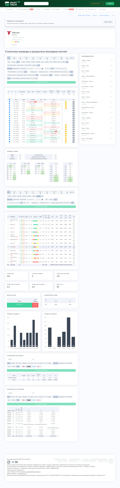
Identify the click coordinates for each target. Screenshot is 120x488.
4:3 (73, 127)
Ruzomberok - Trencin (87, 112)
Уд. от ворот (54, 57)
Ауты (47, 57)
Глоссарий (85, 459)
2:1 (73, 104)
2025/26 (55, 62)
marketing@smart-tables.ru (34, 472)
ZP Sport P (33, 104)
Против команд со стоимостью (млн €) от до (23, 78)
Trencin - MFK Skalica (87, 139)
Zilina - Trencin (85, 71)
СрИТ (46, 217)
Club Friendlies (28, 65)
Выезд (13, 62)
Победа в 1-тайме (12, 75)
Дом (9, 62)
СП (56, 217)
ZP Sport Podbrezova (13, 235)
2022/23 (33, 62)
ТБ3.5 (70, 217)
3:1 (73, 139)
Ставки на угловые (62, 461)
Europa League (20, 65)
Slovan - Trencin (86, 97)
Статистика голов (74, 461)
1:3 (73, 118)
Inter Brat (54, 116)
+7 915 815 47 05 (21, 473)
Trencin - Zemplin (86, 118)
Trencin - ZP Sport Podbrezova (89, 102)
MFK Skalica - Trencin (87, 81)
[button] (101, 3)
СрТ (43, 217)
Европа (95, 15)
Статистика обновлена (41, 82)
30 (54, 68)
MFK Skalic (32, 133)
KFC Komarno (13, 257)
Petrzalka (54, 120)
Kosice (32, 106)
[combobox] (36, 3)
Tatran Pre (32, 131)
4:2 (73, 120)
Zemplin (12, 250)
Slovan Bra (32, 123)
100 (62, 68)
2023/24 (38, 62)
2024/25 (46, 62)
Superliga (14, 44)
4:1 (73, 133)
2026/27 (63, 62)
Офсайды (26, 57)
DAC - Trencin (85, 123)
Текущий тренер (44, 75)
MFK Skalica (13, 239)
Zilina (11, 232)
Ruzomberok (32, 127)
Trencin (32, 101)
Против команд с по (14, 71)
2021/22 (28, 62)
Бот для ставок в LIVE (75, 459)
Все (18, 62)
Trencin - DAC (85, 66)
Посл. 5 (35, 217)
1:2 (73, 123)
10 (47, 68)
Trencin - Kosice (86, 92)
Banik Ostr (53, 110)
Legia (33, 112)
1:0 (73, 112)
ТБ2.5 (65, 217)
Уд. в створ (39, 57)
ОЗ (52, 217)
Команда (12, 217)
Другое (72, 58)
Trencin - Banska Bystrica (88, 76)
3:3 (73, 106)
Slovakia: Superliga (104, 15)
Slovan (12, 224)
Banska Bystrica (14, 253)
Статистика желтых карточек (88, 461)
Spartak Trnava (14, 220)
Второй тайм (23, 68)
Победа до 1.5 (34, 71)
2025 (50, 62)
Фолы (33, 57)
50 (59, 68)
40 (56, 68)
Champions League (12, 65)
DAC (11, 228)
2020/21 (23, 62)
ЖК (20, 57)
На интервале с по (32, 68)
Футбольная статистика (84, 15)
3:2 (73, 110)
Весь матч (10, 68)
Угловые (14, 57)
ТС (74, 217)
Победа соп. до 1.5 (43, 71)
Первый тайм (16, 68)
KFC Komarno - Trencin (88, 86)
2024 (42, 62)
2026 (59, 62)
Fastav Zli (54, 118)
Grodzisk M (32, 114)
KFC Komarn (53, 108)
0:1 (73, 116)
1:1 (73, 108)
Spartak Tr (53, 101)
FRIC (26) (16, 110)
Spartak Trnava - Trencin (88, 107)
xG (67, 57)
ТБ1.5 (61, 217)
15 (49, 68)
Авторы (111, 459)
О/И (40, 217)
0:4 (73, 101)
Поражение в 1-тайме (21, 75)
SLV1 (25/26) (16, 125)
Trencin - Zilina (85, 128)
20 (52, 68)
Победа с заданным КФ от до (58, 71)
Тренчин (16, 32)
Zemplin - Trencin (86, 60)
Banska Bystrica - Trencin (88, 133)
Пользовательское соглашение (99, 459)
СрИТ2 (49, 217)
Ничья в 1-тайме (31, 75)
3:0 (73, 125)
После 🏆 (57, 75)
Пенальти (49, 363)
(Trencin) (14, 35)
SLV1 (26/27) (16, 101)
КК (45, 363)
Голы (9, 58)
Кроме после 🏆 (65, 75)
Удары (61, 57)
